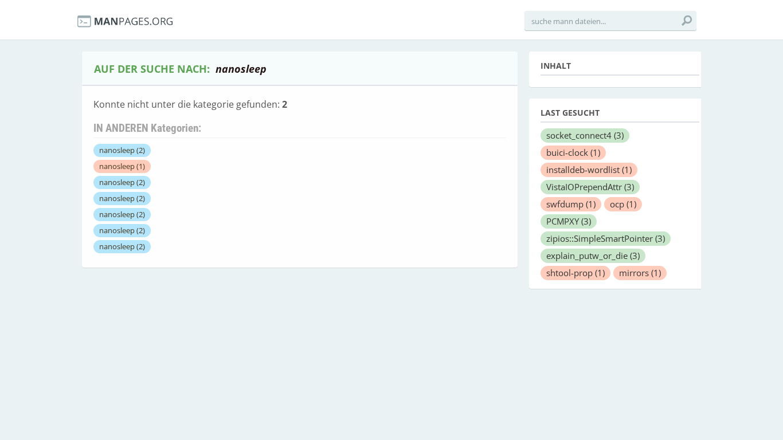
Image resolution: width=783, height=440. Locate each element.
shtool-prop (575, 272)
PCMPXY (568, 221)
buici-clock (573, 152)
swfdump (571, 204)
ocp (623, 204)
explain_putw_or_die (593, 255)
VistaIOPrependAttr (590, 186)
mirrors (640, 272)
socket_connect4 (585, 135)
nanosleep (122, 150)
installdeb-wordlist (589, 169)
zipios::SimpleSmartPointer (605, 238)
